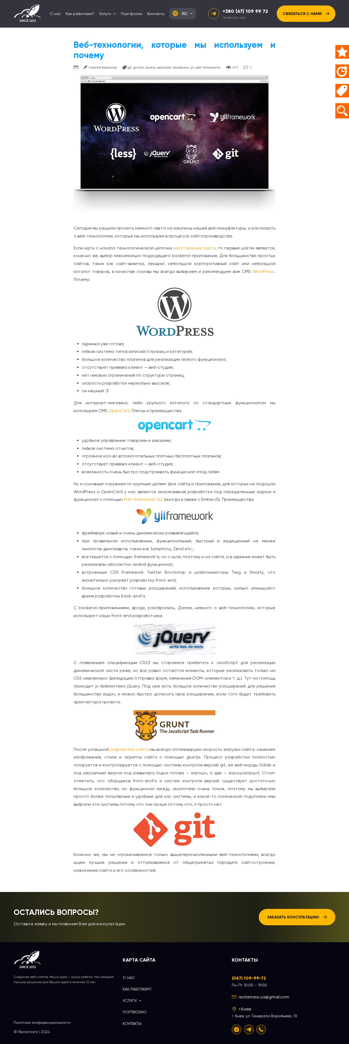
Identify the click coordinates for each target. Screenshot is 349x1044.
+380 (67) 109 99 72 (245, 11)
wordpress (181, 67)
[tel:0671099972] (261, 1029)
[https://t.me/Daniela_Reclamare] (249, 1029)
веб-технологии (208, 67)
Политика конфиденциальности (42, 1022)
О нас (55, 13)
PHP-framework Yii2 (143, 499)
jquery (150, 67)
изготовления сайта (194, 248)
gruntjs (138, 67)
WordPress (263, 271)
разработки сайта (129, 749)
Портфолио (131, 13)
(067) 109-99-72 (249, 978)
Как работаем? (80, 13)
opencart (164, 67)
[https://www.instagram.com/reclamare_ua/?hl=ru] (236, 1029)
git (130, 67)
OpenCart (119, 410)
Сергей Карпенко (103, 67)
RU (184, 13)
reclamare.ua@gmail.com (264, 997)
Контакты (155, 13)
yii (192, 67)
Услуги (105, 13)
